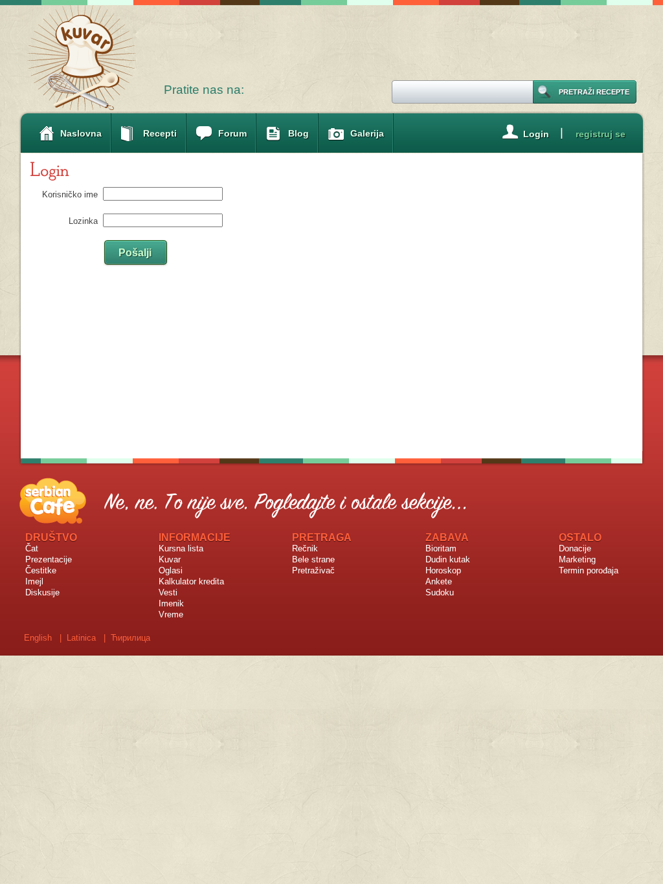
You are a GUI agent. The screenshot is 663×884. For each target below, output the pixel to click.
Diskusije (42, 592)
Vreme (171, 614)
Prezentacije (48, 559)
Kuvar (170, 559)
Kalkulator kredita (191, 581)
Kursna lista (181, 548)
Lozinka (83, 221)
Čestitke (40, 570)
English (38, 638)
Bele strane (313, 559)
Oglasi (171, 570)
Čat (31, 548)
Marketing (577, 559)
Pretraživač (313, 570)
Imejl (34, 581)
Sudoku (439, 592)
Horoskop (443, 570)
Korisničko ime (70, 194)
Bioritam (440, 548)
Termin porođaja (588, 570)
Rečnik (305, 548)
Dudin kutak (447, 559)
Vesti (168, 592)
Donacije (575, 548)
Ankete (438, 581)
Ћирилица (130, 638)
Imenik (171, 603)
